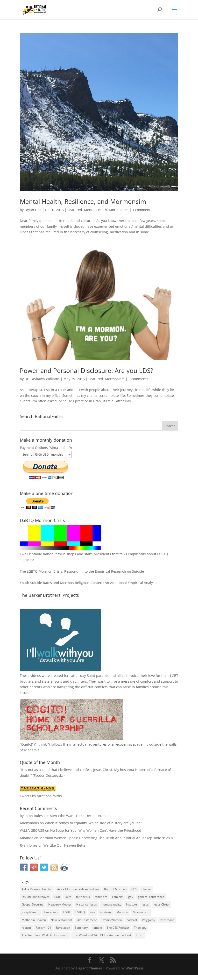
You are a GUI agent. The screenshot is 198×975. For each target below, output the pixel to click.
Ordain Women (111, 920)
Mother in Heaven (34, 920)
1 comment (141, 209)
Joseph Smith (30, 912)
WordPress (135, 968)
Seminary (81, 928)
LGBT (174, 675)
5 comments (138, 379)
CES (134, 889)
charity (146, 889)
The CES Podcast (118, 928)
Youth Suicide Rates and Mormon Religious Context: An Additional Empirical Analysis (88, 582)
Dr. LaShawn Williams (42, 379)
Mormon (122, 912)
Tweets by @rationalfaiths (41, 796)
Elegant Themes (89, 968)
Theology (140, 928)
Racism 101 (43, 928)
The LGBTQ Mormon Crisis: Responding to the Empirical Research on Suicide (82, 571)
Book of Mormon (115, 889)
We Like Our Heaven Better (65, 845)
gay (130, 897)
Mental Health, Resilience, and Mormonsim (83, 201)
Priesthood (167, 920)
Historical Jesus (86, 904)
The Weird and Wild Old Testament (45, 935)
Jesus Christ (161, 904)
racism (26, 928)
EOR (57, 897)
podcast (132, 920)
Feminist (117, 897)
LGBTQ (80, 912)
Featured (75, 209)
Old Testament (87, 920)
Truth (139, 935)
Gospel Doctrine (32, 904)
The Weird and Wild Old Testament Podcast (102, 935)
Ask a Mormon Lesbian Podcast (78, 889)
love (92, 912)
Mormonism (118, 209)
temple (97, 928)
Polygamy (148, 920)
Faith (68, 897)
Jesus (145, 904)
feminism (101, 897)
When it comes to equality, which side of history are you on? (93, 823)
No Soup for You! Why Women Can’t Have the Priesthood (95, 830)
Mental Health (95, 209)
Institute (131, 904)
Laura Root (51, 912)
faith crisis (83, 897)
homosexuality (111, 904)
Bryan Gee (33, 209)
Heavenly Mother (59, 904)
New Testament (61, 920)
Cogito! (26, 744)
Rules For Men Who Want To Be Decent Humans (72, 815)
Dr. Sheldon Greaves (36, 897)
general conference (151, 897)
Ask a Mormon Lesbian (37, 889)
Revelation (63, 928)
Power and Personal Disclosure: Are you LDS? (86, 370)
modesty (106, 912)
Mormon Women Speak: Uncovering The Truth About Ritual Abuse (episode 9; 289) (106, 838)
